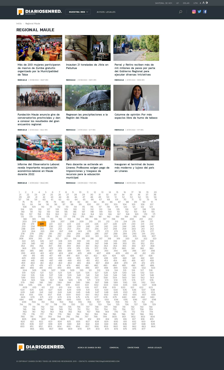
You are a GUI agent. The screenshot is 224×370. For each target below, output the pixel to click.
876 (134, 328)
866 (42, 328)
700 (34, 302)
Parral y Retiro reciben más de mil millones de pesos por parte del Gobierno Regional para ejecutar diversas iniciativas (135, 70)
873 (107, 328)
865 (32, 328)
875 (125, 328)
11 (87, 192)
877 (143, 328)
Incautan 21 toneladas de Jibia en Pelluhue (87, 66)
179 (82, 216)
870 (80, 328)
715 (29, 304)
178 (73, 216)
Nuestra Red (77, 12)
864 (153, 326)
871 (88, 328)
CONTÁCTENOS (133, 347)
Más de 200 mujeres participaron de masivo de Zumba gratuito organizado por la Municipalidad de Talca (39, 70)
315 (83, 238)
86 (111, 201)
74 (156, 199)
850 (22, 326)
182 (108, 216)
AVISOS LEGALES (106, 11)
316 (92, 238)
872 (98, 328)
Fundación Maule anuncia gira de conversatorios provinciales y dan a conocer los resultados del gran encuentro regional (39, 119)
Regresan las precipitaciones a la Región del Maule (87, 116)
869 (70, 328)
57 (20, 199)
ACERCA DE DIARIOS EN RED (89, 347)
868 (61, 328)
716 (38, 304)
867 (51, 328)
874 (116, 328)
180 (91, 216)
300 (87, 236)
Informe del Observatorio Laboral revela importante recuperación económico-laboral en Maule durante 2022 (38, 169)
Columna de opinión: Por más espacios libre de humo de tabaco (136, 116)
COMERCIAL (114, 347)
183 (117, 216)
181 (100, 216)
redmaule (22, 80)
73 (148, 199)
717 (46, 304)
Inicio (19, 23)
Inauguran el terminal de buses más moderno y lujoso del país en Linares (134, 167)
